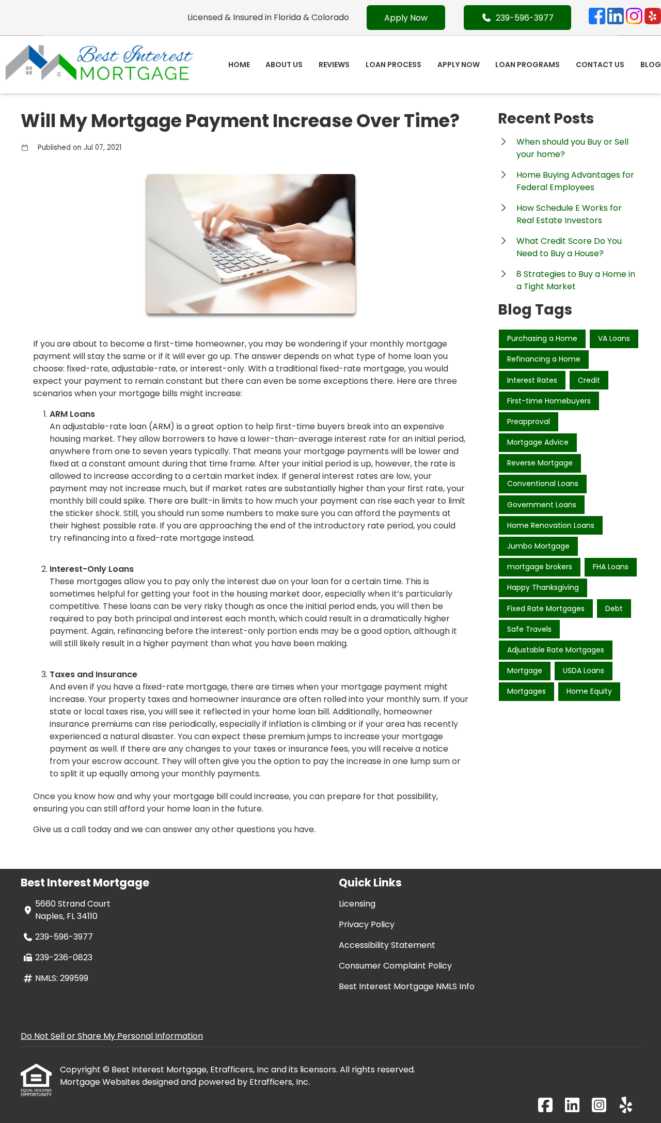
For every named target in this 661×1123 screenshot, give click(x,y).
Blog (650, 64)
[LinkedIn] (615, 18)
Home (239, 64)
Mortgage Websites (101, 1082)
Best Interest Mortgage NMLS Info (407, 986)
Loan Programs (527, 64)
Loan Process (393, 64)
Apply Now (406, 18)
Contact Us (600, 64)
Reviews (334, 64)
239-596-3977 (525, 18)
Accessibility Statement (387, 945)
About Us (284, 64)
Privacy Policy (367, 924)
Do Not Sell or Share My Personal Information (112, 1036)
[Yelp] (652, 18)
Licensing (357, 904)
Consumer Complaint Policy (395, 966)
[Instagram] (634, 18)
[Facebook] (597, 18)
